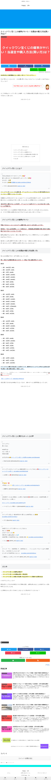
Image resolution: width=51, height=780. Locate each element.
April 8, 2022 (16, 520)
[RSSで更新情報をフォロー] (38, 660)
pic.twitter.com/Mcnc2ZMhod (23, 182)
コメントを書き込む (25, 758)
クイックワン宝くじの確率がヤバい (23, 152)
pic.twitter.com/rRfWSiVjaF (21, 471)
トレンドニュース (5, 642)
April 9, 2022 (19, 540)
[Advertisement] (25, 18)
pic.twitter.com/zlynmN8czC (35, 537)
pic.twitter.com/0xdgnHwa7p (32, 485)
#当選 (24, 457)
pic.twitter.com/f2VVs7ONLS (9, 516)
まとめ (16, 158)
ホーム (8, 772)
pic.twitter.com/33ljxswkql (33, 457)
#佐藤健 (13, 182)
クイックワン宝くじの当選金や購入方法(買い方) (26, 154)
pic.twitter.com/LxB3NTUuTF (18, 502)
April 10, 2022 (21, 186)
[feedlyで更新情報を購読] (13, 660)
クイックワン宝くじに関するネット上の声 (25, 156)
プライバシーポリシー (42, 772)
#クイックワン (15, 457)
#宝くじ (21, 457)
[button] (47, 374)
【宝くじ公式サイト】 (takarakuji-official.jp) (12, 378)
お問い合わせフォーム (25, 772)
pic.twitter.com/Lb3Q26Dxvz (28, 553)
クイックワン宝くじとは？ (21, 150)
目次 (23, 146)
